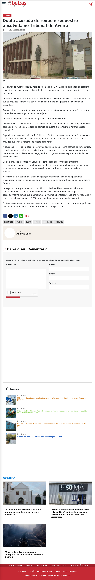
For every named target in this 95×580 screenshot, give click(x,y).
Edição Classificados (57, 565)
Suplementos (41, 565)
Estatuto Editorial (14, 565)
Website (52, 283)
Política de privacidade (41, 572)
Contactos (29, 565)
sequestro (47, 222)
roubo (37, 222)
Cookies (22, 572)
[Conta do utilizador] (91, 4)
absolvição (8, 222)
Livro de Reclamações (66, 572)
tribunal (59, 222)
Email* (52, 274)
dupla (28, 222)
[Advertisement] (47, 330)
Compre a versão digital (79, 565)
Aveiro (19, 222)
